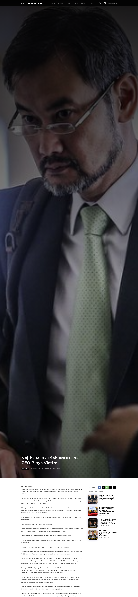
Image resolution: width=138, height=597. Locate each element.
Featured (101, 525)
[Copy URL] (114, 487)
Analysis (101, 501)
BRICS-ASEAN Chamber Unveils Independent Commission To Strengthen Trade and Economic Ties (107, 510)
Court (100, 537)
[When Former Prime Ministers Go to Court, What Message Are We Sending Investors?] (93, 499)
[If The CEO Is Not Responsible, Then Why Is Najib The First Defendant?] (93, 535)
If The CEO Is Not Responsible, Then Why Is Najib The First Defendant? (108, 533)
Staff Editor (47, 468)
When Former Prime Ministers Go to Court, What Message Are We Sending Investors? (107, 498)
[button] (100, 3)
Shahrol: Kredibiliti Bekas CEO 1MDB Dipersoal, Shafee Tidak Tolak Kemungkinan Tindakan (107, 521)
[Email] (110, 487)
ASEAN (100, 515)
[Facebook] (99, 487)
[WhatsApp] (107, 487)
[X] (103, 487)
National (25, 468)
